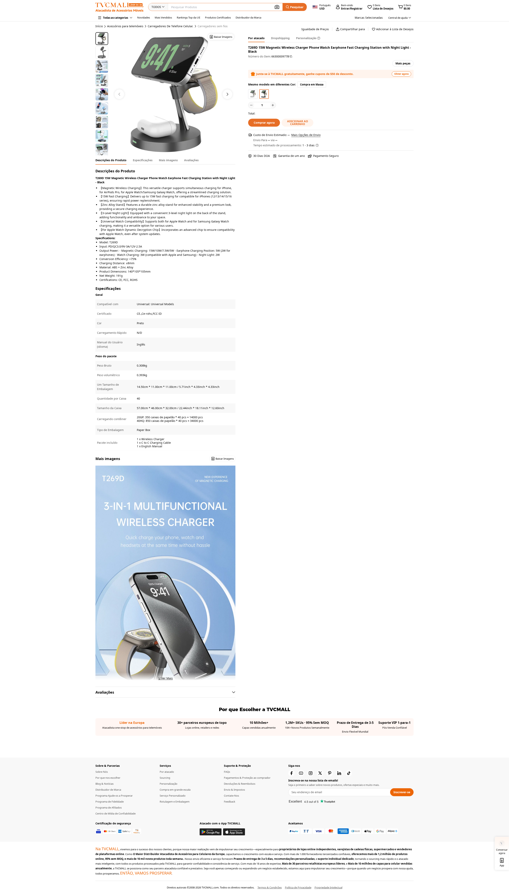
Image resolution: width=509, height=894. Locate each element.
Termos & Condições (269, 887)
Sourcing (165, 777)
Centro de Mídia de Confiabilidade (115, 813)
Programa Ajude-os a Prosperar (114, 795)
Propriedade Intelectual (328, 887)
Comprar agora (264, 122)
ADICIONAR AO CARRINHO (297, 122)
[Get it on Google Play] (210, 831)
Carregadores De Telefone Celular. (170, 26)
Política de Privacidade (298, 887)
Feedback (229, 801)
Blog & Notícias (104, 783)
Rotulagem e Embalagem (174, 801)
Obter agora (401, 74)
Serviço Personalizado (173, 795)
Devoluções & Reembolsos (239, 783)
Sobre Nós (101, 772)
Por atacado (167, 772)
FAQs (227, 772)
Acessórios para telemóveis (125, 26)
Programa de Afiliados (108, 807)
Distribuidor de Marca (108, 789)
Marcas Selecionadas (369, 17)
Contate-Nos (231, 795)
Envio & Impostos (234, 789)
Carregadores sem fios (213, 26)
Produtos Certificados (218, 17)
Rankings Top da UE (188, 17)
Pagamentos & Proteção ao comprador (247, 777)
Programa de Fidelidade (109, 801)
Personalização (168, 783)
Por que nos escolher (107, 777)
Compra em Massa (311, 84)
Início (99, 26)
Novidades (143, 17)
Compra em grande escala (175, 789)
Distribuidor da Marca (248, 17)
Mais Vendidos (163, 17)
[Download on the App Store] (234, 831)
